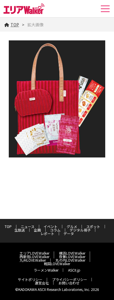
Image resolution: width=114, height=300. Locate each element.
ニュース (27, 226)
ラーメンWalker (46, 270)
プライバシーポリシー (69, 279)
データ (68, 233)
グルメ (72, 226)
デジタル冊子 (80, 229)
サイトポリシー (30, 279)
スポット (93, 226)
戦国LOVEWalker (57, 263)
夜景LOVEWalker (72, 256)
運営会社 (42, 282)
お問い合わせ (69, 282)
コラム (55, 229)
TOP (15, 25)
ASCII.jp (74, 270)
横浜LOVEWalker (72, 253)
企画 (37, 229)
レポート (47, 233)
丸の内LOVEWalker (70, 260)
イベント (51, 226)
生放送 (19, 229)
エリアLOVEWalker (34, 253)
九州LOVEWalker (33, 260)
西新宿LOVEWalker (34, 256)
